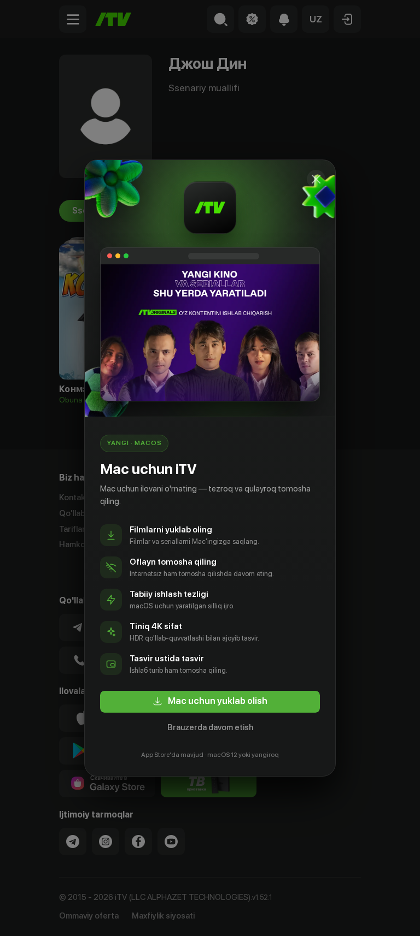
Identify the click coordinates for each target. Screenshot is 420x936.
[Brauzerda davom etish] (316, 179)
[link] (210, 702)
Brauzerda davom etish (210, 727)
